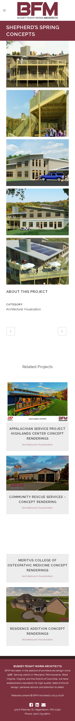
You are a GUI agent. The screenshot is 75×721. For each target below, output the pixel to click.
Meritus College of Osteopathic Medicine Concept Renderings (38, 565)
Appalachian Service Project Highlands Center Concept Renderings (37, 433)
